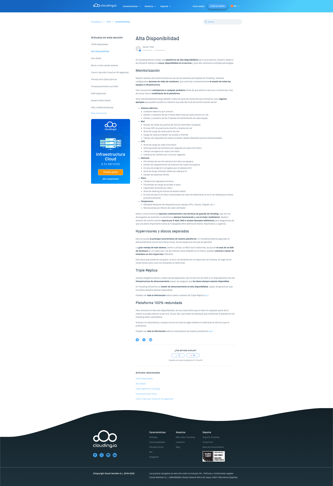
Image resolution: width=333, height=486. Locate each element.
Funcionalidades (157, 442)
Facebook (137, 339)
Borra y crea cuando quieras (104, 65)
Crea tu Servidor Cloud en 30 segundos (110, 72)
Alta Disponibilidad (100, 51)
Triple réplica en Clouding (148, 388)
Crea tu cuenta (217, 6)
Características (130, 6)
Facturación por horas (146, 393)
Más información (99, 113)
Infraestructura (156, 447)
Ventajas (153, 437)
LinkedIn (150, 339)
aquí (206, 295)
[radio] (178, 355)
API (150, 452)
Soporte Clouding (211, 437)
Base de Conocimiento (213, 447)
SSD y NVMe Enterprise (102, 107)
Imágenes (154, 457)
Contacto (180, 442)
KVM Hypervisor (98, 93)
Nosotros (149, 6)
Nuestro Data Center (101, 100)
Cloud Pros (208, 442)
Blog (178, 447)
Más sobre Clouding (185, 437)
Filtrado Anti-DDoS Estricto (104, 79)
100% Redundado (99, 44)
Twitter (144, 339)
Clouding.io (96, 21)
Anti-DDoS (96, 58)
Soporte (164, 6)
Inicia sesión (198, 6)
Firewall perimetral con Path (104, 86)
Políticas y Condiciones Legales (218, 473)
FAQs (108, 21)
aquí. (211, 331)
